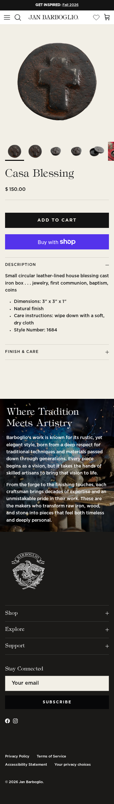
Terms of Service (51, 756)
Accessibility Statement (26, 764)
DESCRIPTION (20, 265)
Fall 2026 (70, 5)
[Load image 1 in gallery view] (57, 82)
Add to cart (57, 220)
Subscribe (57, 702)
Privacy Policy (17, 756)
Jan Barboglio (31, 782)
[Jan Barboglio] (53, 17)
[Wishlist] (96, 17)
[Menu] (7, 17)
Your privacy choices (72, 764)
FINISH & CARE (22, 352)
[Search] (21, 17)
